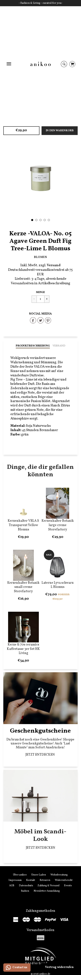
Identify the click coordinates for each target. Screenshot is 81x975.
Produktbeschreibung (33, 346)
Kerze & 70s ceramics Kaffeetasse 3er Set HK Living (23, 649)
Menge (40, 292)
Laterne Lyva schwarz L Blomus (58, 585)
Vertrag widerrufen (59, 967)
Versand (59, 346)
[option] (40, 178)
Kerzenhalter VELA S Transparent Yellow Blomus (23, 525)
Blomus (40, 257)
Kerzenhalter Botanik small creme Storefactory (23, 587)
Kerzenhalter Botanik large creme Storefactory (58, 525)
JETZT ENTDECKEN (40, 755)
